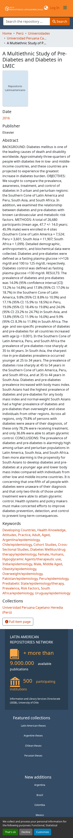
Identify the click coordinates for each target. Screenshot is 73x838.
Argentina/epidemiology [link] (21, 540)
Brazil (39, 795)
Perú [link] (20, 33)
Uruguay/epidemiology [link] (52, 593)
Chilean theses (33, 745)
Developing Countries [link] (19, 530)
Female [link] (43, 554)
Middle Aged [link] (52, 564)
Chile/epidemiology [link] (17, 544)
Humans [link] (56, 554)
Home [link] (7, 33)
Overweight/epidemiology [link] (22, 573)
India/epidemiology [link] (17, 564)
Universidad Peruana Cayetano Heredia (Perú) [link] (27, 38)
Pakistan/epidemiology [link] (20, 578)
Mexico (40, 815)
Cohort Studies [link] (44, 544)
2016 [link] (6, 118)
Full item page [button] (19, 621)
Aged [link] (46, 535)
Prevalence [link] (10, 588)
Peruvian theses (33, 755)
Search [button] (61, 21)
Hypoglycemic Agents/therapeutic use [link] (31, 559)
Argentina (39, 784)
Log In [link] (54, 7)
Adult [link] (36, 535)
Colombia (39, 804)
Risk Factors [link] (30, 588)
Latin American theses (33, 725)
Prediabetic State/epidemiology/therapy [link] (33, 583)
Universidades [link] (39, 33)
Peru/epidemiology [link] (53, 578)
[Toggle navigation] (65, 8)
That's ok (10, 832)
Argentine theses (33, 735)
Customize (42, 832)
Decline (25, 832)
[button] (24, 8)
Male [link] (37, 564)
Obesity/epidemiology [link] (19, 569)
